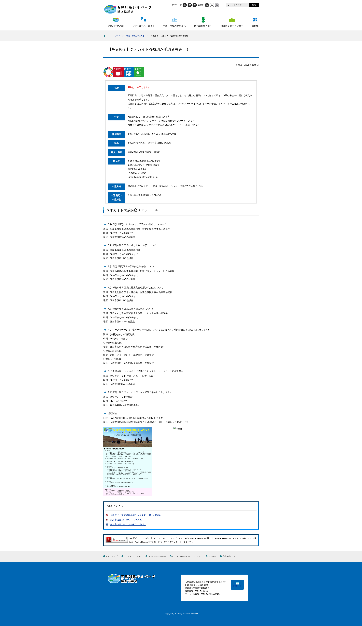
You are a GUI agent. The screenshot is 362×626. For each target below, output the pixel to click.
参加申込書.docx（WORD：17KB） (128, 524)
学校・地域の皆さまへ (174, 26)
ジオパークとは (116, 26)
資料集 (255, 26)
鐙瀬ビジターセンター (232, 26)
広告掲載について (230, 556)
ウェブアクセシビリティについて (187, 556)
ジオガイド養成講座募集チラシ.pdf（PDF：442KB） (137, 515)
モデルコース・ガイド (143, 26)
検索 (254, 5)
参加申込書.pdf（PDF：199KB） (126, 519)
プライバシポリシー (157, 556)
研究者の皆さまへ (203, 26)
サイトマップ (112, 556)
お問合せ (237, 586)
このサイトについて (133, 556)
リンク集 (212, 556)
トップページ (118, 36)
